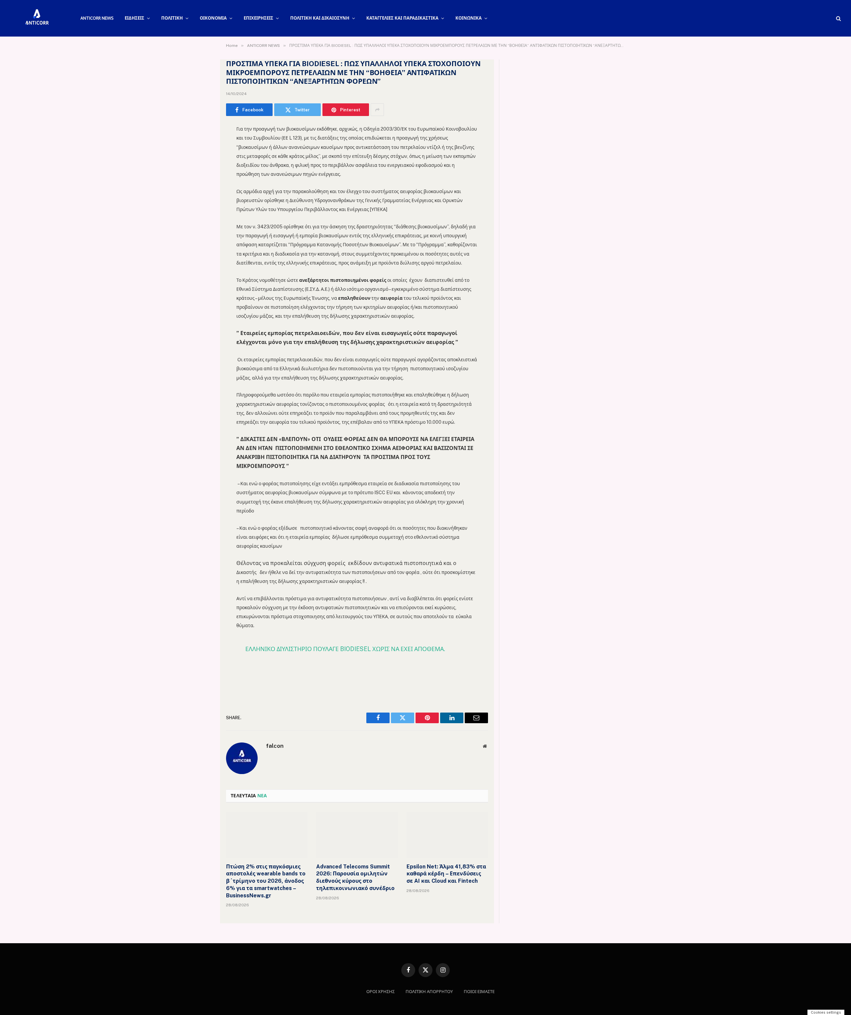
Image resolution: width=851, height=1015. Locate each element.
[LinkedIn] (202, 180)
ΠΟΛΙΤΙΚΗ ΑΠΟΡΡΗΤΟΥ (429, 991)
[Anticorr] (36, 18)
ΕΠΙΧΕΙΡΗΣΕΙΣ (258, 18)
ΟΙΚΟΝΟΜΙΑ (213, 18)
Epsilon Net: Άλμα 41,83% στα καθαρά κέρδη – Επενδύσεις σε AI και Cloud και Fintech (446, 873)
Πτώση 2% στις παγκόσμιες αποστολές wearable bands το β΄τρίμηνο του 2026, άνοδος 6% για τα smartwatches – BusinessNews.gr (265, 881)
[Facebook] (202, 146)
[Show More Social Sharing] (377, 109)
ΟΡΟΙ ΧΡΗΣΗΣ (380, 991)
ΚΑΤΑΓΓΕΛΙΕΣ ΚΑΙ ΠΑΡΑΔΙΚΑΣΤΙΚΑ (402, 18)
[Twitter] (202, 163)
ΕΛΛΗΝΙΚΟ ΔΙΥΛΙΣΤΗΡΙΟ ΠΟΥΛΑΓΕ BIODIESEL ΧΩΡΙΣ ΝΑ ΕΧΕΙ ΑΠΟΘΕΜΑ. (345, 648)
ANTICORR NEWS (96, 18)
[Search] (838, 18)
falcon (275, 745)
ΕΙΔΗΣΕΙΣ (134, 18)
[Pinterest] (202, 197)
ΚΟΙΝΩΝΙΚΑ (468, 18)
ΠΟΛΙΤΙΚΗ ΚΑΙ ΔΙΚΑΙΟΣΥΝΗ (319, 18)
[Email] (202, 214)
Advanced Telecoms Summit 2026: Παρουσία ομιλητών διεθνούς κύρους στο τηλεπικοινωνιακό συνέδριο (355, 877)
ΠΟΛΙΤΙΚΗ (172, 18)
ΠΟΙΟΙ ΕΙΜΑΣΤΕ (479, 991)
